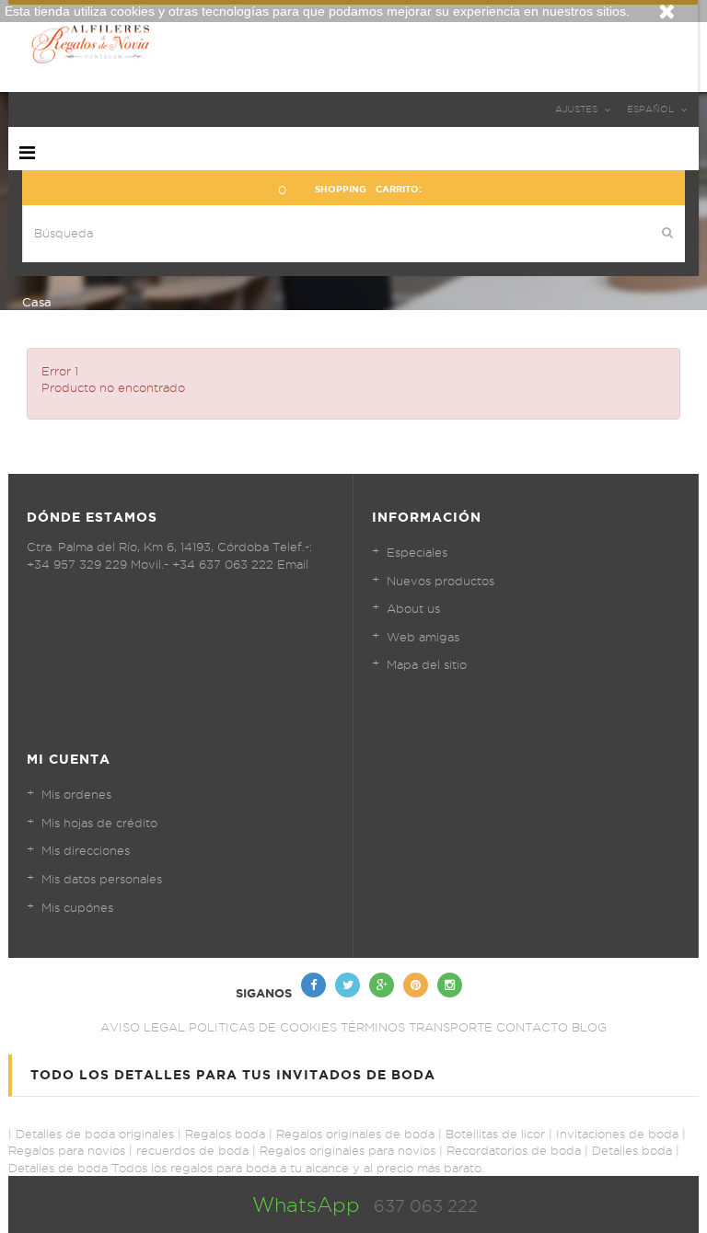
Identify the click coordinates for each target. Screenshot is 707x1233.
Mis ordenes (76, 794)
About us (413, 608)
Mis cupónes (77, 907)
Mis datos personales (101, 878)
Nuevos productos (440, 580)
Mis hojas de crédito (99, 822)
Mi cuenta (68, 759)
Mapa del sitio (427, 664)
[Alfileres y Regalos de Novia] (353, 43)
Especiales (417, 552)
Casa (37, 301)
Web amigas (423, 636)
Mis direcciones (85, 850)
